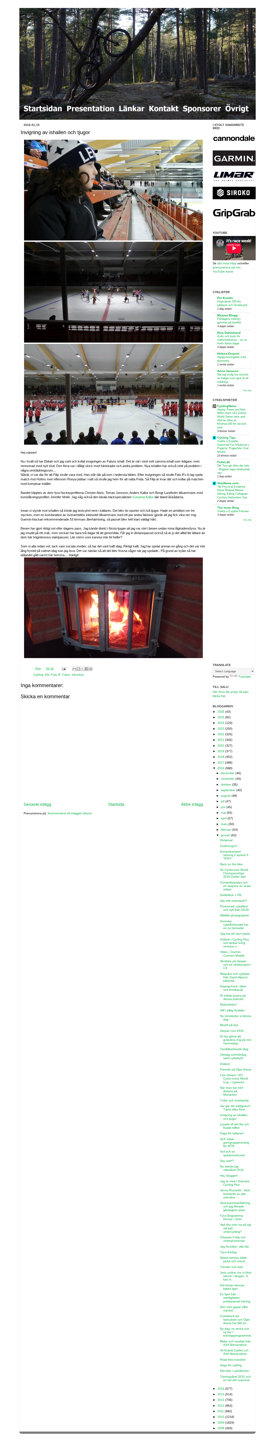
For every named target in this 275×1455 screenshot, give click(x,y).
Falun (66, 674)
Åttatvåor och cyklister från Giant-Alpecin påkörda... (235, 977)
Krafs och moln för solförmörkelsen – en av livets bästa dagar (232, 340)
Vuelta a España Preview (233, 511)
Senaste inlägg (37, 804)
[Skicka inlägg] (63, 668)
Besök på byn (229, 1025)
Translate (244, 676)
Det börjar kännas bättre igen (232, 1287)
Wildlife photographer (234, 915)
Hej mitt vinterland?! (233, 900)
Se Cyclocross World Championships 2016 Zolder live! (234, 873)
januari (226, 835)
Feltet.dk (223, 462)
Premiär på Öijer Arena (235, 1069)
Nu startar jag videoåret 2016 (232, 1168)
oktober (226, 784)
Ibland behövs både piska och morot (233, 1259)
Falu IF (56, 674)
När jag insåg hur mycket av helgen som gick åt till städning (232, 378)
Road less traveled (232, 1359)
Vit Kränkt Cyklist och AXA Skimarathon (234, 1352)
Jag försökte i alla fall (234, 1246)
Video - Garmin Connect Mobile (232, 953)
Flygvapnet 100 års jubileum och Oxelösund (232, 303)
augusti (226, 795)
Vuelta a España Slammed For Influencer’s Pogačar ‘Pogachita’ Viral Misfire (233, 446)
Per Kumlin (225, 298)
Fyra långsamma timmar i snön (231, 1217)
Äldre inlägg (192, 804)
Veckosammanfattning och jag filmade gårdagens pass (235, 1206)
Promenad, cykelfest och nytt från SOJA (234, 908)
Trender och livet (231, 1267)
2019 (221, 751)
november (228, 778)
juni (223, 807)
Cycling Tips (226, 437)
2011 (221, 1411)
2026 (221, 711)
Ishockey (78, 674)
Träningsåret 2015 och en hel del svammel (235, 1378)
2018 (221, 756)
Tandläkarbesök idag (234, 1049)
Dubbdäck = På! (231, 895)
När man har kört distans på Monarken (231, 1091)
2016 (221, 768)
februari (226, 829)
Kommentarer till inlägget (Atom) (70, 813)
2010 (221, 1416)
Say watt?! (227, 1160)
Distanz (225, 1064)
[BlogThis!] (78, 669)
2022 (221, 734)
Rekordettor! (228, 1004)
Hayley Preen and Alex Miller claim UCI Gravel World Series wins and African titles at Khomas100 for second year (231, 418)
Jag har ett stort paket (235, 933)
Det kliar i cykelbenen (234, 1370)
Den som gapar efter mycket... (234, 1308)
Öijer (38, 668)
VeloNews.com (227, 483)
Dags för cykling (231, 1365)
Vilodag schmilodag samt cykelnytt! (233, 1056)
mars (225, 824)
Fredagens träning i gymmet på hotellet (229, 320)
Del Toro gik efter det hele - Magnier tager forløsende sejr (233, 469)
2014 (221, 1394)
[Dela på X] (82, 669)
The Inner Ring (228, 507)
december (228, 773)
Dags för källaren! (232, 1133)
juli (223, 801)
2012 (221, 1405)
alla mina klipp (227, 263)
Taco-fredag (228, 1252)
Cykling (38, 674)
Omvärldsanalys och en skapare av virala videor (235, 886)
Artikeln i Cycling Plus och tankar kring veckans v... (234, 943)
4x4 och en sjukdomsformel (232, 1153)
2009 (221, 1422)
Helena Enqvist (228, 353)
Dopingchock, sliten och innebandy (233, 988)
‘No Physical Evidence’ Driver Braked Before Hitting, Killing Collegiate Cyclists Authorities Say (232, 492)
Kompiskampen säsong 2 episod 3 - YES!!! (235, 855)
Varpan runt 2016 (232, 1030)
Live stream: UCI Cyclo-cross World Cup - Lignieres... (234, 1079)
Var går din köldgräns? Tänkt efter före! (235, 1107)
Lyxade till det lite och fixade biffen (234, 1126)
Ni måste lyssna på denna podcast (233, 997)
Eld (47, 674)
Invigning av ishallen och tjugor (234, 1116)
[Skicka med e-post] (74, 669)
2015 (221, 1388)
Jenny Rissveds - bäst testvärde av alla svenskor (235, 1194)
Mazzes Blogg (227, 315)
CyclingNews (226, 406)
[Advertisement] (232, 592)
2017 (221, 762)
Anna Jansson (227, 371)
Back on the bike (231, 864)
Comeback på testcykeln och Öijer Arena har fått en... (235, 1319)
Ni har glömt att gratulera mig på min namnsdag (235, 1040)
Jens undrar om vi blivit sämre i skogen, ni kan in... (235, 1276)
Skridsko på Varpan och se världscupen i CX (235, 965)
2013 (221, 1399)
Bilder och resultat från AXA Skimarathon (235, 1343)
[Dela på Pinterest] (91, 669)
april (224, 818)
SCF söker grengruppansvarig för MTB (234, 1143)
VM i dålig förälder (232, 1010)
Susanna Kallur (143, 497)
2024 (221, 722)
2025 (221, 717)
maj (224, 812)
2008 (221, 1428)
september (228, 790)
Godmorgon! (228, 846)
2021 (221, 739)
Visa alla (247, 390)
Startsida (116, 804)
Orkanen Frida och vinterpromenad (233, 1239)
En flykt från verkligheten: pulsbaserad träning (235, 1298)
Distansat (226, 840)
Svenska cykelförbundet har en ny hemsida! (234, 925)
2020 (221, 745)
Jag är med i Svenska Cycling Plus (234, 1183)
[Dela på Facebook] (86, 669)
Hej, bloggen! (229, 1175)
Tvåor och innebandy (234, 1100)
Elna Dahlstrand (229, 332)
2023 (221, 728)
